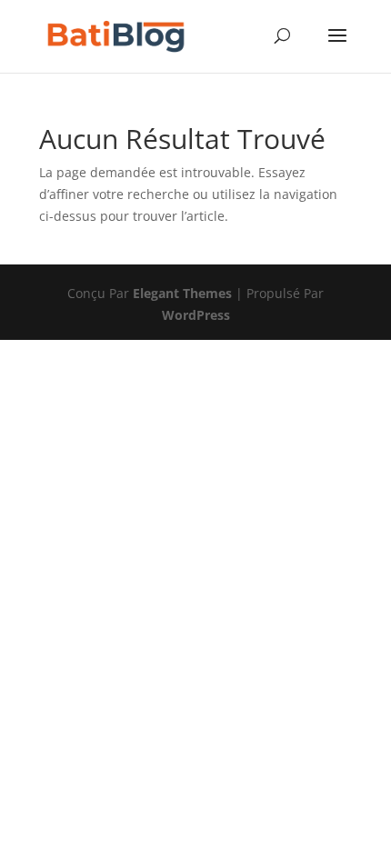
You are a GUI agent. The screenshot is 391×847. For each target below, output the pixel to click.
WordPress (196, 315)
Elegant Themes (182, 293)
